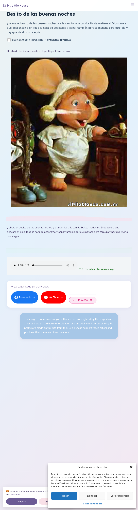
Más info (15, 494)
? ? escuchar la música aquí (97, 269)
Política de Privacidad (92, 503)
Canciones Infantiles (59, 40)
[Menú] (132, 5)
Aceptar (64, 496)
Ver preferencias (120, 496)
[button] (131, 467)
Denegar (92, 496)
